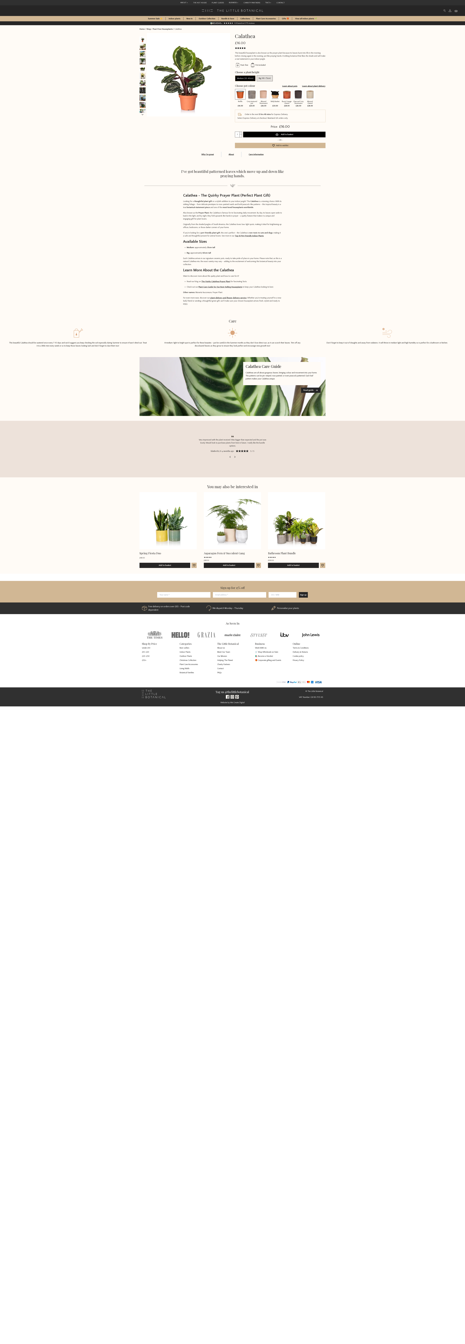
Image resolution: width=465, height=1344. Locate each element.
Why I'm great (207, 154)
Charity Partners (252, 3)
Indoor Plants (185, 652)
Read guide (308, 390)
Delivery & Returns (300, 652)
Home (142, 29)
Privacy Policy (298, 660)
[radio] (245, 78)
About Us (221, 648)
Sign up (303, 595)
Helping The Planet (225, 660)
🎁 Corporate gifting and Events (268, 660)
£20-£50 (146, 656)
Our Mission (222, 656)
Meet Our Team (223, 652)
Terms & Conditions (301, 648)
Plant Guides (218, 3)
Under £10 (146, 648)
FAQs (219, 673)
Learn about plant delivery (313, 86)
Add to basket (287, 134)
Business (233, 3)
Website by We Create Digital (232, 702)
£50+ (144, 660)
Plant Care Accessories (266, 19)
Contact (280, 3)
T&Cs (267, 3)
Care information (256, 154)
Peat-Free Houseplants (163, 29)
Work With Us (261, 648)
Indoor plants (174, 19)
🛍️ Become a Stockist (264, 656)
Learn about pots (289, 86)
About (183, 3)
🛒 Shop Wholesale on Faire (266, 652)
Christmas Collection (188, 660)
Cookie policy (298, 656)
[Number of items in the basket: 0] (457, 11)
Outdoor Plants (186, 656)
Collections (245, 19)
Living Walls (184, 668)
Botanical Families (187, 673)
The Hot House (200, 3)
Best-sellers (184, 648)
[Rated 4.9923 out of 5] (280, 48)
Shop (149, 29)
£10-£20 (145, 652)
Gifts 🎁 (285, 19)
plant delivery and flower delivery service (228, 298)
